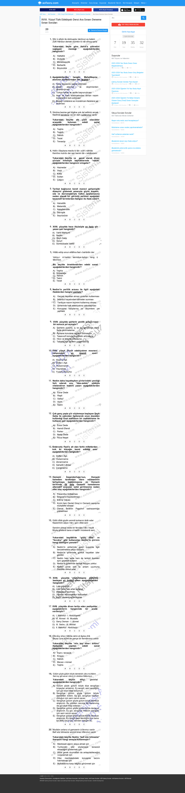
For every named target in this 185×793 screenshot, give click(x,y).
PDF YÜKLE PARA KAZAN (128, 24)
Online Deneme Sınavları (83, 14)
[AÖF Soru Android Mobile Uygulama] (139, 10)
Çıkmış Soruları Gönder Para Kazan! (125, 82)
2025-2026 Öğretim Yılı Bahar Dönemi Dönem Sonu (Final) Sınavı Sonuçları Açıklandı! (126, 100)
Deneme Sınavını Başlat (98, 30)
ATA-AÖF (52, 10)
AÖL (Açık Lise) (79, 10)
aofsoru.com (48, 3)
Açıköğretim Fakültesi (59, 778)
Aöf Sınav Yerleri (83, 778)
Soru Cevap (93, 3)
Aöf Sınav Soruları (94, 778)
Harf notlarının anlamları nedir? (123, 134)
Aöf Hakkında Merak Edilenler (123, 116)
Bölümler (84, 3)
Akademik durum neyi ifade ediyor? (125, 141)
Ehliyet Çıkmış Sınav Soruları (84, 780)
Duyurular (102, 3)
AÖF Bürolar (128, 778)
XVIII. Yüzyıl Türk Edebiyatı (65, 14)
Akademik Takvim (114, 3)
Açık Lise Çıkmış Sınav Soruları (66, 780)
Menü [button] (143, 3)
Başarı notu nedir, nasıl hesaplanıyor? (125, 121)
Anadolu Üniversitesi (46, 778)
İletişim (136, 3)
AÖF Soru (43, 14)
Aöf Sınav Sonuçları (72, 778)
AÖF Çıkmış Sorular (105, 778)
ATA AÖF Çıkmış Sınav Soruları (48, 780)
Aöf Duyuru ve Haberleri (120, 58)
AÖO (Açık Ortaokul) (106, 10)
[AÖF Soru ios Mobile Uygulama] (125, 10)
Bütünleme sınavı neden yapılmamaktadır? (127, 127)
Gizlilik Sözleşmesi (98, 780)
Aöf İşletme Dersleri (118, 778)
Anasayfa (75, 3)
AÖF (42, 776)
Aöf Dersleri (51, 14)
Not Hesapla (127, 3)
